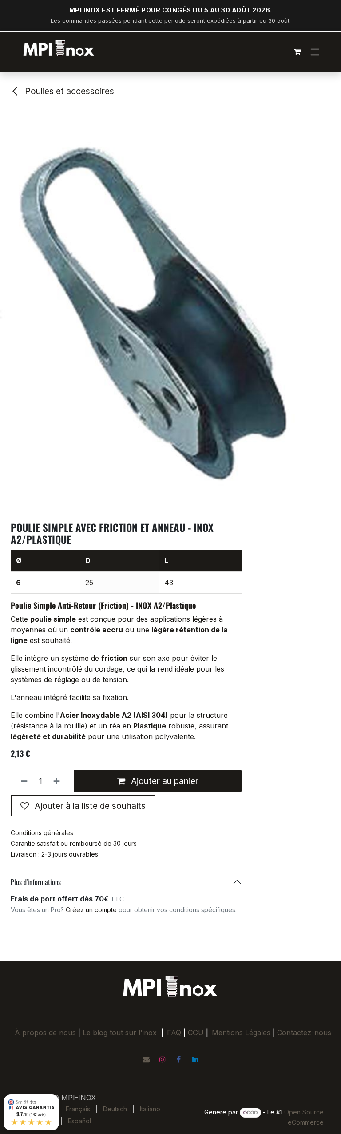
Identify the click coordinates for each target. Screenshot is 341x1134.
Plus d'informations (36, 882)
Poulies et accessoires (68, 91)
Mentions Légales (241, 1032)
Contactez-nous (304, 1032)
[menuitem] (78, 1109)
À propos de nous (45, 1032)
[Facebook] (179, 1059)
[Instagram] (162, 1059)
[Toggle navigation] (315, 51)
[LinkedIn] (195, 1059)
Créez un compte (91, 909)
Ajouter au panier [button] (163, 781)
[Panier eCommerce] (297, 51)
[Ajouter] (59, 781)
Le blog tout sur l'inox (120, 1032)
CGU (198, 1032)
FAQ (174, 1032)
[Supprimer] (21, 781)
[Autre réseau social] (146, 1059)
